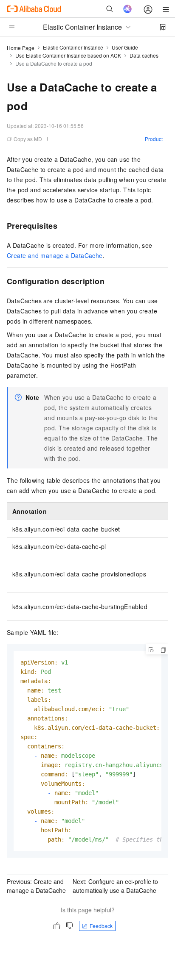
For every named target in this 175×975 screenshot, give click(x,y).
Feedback (101, 925)
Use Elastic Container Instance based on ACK (68, 55)
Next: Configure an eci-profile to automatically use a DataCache (115, 886)
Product (154, 138)
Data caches (144, 55)
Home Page (20, 47)
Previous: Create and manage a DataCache (36, 886)
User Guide (125, 47)
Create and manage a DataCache (55, 255)
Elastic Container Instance (73, 47)
